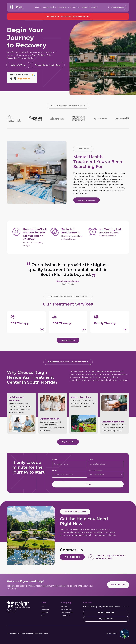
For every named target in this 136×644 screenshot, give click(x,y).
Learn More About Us (86, 200)
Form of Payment (95, 470)
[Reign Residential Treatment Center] (18, 604)
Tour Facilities (66, 610)
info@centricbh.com (106, 612)
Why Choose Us (68, 442)
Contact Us (65, 615)
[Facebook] (14, 611)
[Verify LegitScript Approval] (124, 634)
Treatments (62, 7)
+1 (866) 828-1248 (81, 16)
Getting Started (67, 612)
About (37, 7)
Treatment (45, 610)
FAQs (43, 615)
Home (43, 607)
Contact (94, 7)
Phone (54, 470)
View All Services (68, 340)
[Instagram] (9, 611)
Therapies (44, 612)
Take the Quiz (118, 584)
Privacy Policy (111, 634)
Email (91, 460)
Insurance (86, 7)
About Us (64, 607)
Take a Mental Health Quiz (47, 65)
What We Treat (18, 65)
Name (54, 460)
